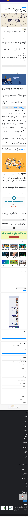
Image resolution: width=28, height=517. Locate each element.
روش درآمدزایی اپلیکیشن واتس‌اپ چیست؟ (16, 220)
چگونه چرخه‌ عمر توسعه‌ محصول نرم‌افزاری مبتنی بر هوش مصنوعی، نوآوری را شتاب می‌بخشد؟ (14, 109)
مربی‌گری (8, 194)
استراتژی (23, 6)
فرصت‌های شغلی (25, 431)
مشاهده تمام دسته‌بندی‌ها (25, 459)
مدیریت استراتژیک (25, 444)
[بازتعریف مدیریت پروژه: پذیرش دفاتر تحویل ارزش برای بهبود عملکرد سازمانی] (14, 247)
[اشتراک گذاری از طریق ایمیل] (14, 229)
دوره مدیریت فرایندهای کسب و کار (23, 384)
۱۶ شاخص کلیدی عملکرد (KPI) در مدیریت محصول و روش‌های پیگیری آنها (5, 259)
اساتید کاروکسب (25, 417)
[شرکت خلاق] (4, 510)
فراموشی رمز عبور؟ (3, 336)
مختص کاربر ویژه (23, 30)
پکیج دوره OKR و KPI (25, 480)
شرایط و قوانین (26, 432)
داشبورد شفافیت (25, 418)
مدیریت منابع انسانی (25, 443)
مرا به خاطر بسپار (24, 338)
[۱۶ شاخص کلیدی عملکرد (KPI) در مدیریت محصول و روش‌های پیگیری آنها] (5, 255)
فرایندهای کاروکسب (25, 421)
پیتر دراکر (13, 40)
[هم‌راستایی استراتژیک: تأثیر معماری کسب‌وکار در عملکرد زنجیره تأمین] (22, 263)
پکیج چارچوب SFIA (25, 478)
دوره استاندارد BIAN (24, 394)
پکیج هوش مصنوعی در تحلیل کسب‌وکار (22, 400)
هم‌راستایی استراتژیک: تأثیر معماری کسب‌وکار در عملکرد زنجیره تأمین (22, 266)
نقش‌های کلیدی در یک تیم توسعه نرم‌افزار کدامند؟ (15, 66)
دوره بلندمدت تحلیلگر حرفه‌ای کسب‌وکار (22, 379)
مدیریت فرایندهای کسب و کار (24, 445)
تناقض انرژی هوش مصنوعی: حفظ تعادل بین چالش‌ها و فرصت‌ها (22, 250)
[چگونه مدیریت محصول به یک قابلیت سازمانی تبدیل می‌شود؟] (14, 255)
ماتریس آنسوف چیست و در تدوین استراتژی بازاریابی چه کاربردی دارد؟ (19, 363)
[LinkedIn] (25, 502)
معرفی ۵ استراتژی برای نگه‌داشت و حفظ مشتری (21, 369)
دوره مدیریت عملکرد (24, 391)
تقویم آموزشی (26, 422)
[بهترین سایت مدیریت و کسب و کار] (7, 509)
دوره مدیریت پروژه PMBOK (23, 387)
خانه (25, 6)
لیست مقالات (26, 458)
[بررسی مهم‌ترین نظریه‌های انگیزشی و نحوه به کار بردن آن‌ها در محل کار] (14, 263)
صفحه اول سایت (25, 414)
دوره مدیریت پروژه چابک (24, 388)
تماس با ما (26, 435)
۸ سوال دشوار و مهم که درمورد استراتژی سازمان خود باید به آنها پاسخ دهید (19, 362)
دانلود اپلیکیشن (26, 427)
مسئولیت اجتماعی (25, 428)
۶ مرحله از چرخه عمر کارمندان (23, 372)
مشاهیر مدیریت (25, 449)
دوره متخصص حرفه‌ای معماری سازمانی (22, 382)
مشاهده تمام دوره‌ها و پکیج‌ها (23, 403)
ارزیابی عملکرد (23, 150)
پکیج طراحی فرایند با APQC (23, 397)
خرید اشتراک (26, 426)
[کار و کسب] (24, 3)
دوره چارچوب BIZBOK (25, 475)
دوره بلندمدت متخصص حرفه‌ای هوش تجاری (22, 381)
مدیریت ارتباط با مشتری (25, 448)
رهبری (9, 117)
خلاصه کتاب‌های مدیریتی (25, 454)
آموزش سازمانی (26, 423)
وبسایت (25, 285)
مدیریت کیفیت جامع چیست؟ (23, 366)
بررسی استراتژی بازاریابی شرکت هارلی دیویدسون (16, 146)
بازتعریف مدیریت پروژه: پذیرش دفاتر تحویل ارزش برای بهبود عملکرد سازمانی (14, 251)
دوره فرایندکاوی (24, 385)
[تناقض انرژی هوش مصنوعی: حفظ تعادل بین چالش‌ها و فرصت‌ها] (22, 247)
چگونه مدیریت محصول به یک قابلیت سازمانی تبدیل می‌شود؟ (14, 258)
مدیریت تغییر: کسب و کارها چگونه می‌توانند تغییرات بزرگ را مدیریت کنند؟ (19, 360)
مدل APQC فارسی (25, 453)
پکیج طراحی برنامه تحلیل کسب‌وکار (24, 483)
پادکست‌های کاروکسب (25, 457)
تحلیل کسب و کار (25, 439)
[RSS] (23, 502)
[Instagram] (26, 502)
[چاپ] (13, 229)
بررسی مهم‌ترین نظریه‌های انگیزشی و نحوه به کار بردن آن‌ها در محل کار (14, 266)
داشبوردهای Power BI (25, 452)
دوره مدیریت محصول (24, 390)
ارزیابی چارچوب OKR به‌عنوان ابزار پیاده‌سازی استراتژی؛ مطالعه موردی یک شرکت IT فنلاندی (5, 251)
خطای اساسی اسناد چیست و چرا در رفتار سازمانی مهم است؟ (5, 266)
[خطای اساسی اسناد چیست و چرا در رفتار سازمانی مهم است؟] (5, 263)
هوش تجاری (26, 440)
